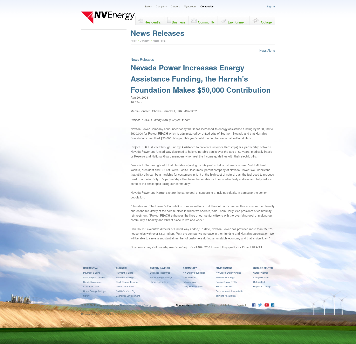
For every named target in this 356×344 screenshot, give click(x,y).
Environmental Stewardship (229, 291)
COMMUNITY (190, 267)
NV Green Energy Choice (228, 272)
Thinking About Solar (226, 295)
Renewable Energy (225, 277)
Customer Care (91, 286)
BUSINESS (121, 267)
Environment (237, 22)
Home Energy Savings (94, 291)
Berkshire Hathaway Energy (135, 305)
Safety (148, 6)
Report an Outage (262, 286)
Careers (175, 6)
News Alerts (267, 50)
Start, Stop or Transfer (127, 281)
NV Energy (108, 17)
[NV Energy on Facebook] (253, 305)
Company (161, 6)
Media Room (159, 40)
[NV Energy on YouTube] (266, 305)
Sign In (271, 6)
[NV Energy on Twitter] (260, 305)
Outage (266, 22)
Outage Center (260, 272)
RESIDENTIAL (90, 267)
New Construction (125, 286)
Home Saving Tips (159, 281)
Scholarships (189, 281)
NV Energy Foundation (194, 272)
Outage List (259, 281)
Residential (153, 22)
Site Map (198, 305)
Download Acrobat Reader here (99, 314)
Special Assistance (92, 281)
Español (241, 305)
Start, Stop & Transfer (94, 277)
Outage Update (260, 277)
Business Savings (125, 277)
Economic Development (128, 295)
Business (178, 22)
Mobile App (226, 305)
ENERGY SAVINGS (160, 267)
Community (206, 22)
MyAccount (190, 6)
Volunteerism (189, 277)
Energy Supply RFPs (226, 281)
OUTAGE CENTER (263, 267)
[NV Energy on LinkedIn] (272, 305)
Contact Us (207, 6)
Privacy (211, 305)
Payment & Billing (91, 272)
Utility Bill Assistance (193, 286)
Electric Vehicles (224, 286)
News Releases (142, 59)
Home (134, 40)
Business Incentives (160, 272)
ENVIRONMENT (224, 267)
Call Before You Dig (125, 291)
